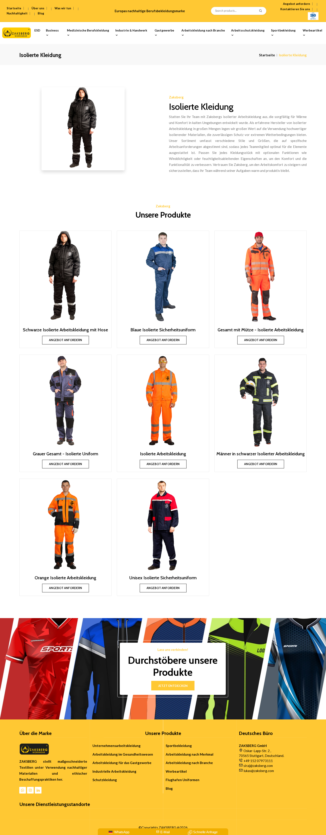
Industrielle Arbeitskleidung (114, 771)
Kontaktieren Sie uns (295, 9)
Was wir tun (63, 8)
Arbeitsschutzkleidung (248, 30)
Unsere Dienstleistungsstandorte (54, 804)
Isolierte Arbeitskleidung (163, 453)
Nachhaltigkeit (17, 13)
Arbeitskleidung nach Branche (203, 30)
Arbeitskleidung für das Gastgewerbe (121, 763)
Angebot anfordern (296, 4)
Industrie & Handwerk (131, 30)
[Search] (260, 11)
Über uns (37, 8)
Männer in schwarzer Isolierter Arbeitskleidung (260, 453)
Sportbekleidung (283, 30)
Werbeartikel (312, 30)
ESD (37, 30)
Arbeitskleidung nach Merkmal (189, 754)
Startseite (14, 8)
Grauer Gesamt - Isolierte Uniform (65, 453)
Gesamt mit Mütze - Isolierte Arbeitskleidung (261, 329)
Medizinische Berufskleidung (88, 30)
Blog (41, 13)
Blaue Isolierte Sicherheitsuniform (163, 329)
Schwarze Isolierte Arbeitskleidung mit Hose (65, 329)
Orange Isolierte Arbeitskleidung (65, 577)
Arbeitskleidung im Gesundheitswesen (122, 754)
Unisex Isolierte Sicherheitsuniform (163, 577)
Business (52, 30)
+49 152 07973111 (258, 761)
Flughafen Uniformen (182, 780)
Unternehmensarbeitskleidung (116, 746)
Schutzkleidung (104, 780)
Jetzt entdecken (173, 686)
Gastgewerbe (164, 30)
